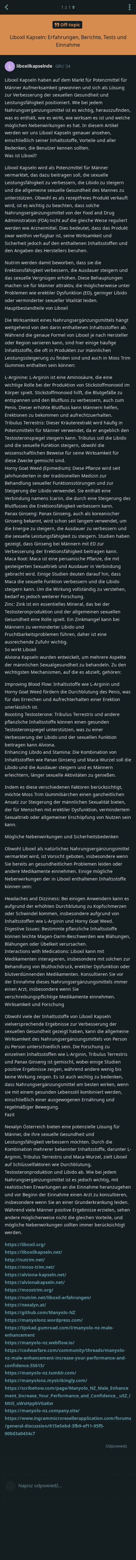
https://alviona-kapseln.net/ (35, 1275)
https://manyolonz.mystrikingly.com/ (46, 1380)
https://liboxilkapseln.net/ (33, 1252)
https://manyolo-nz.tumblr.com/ (40, 1373)
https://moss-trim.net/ (30, 1267)
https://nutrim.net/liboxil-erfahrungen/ (48, 1297)
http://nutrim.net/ (25, 1260)
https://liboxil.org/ (25, 1244)
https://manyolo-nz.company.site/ (42, 1411)
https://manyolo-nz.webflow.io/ (40, 1343)
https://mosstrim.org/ (29, 1290)
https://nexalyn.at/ (25, 1305)
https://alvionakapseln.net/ (35, 1282)
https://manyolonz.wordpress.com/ (44, 1320)
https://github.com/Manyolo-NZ (40, 1312)
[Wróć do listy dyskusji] (6, 7)
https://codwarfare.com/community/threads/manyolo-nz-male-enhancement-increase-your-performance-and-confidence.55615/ (65, 1357)
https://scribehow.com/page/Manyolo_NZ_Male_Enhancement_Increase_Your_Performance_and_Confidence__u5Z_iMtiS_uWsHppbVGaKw (67, 1395)
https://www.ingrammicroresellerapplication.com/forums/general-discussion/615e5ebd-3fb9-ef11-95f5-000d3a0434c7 (68, 1425)
